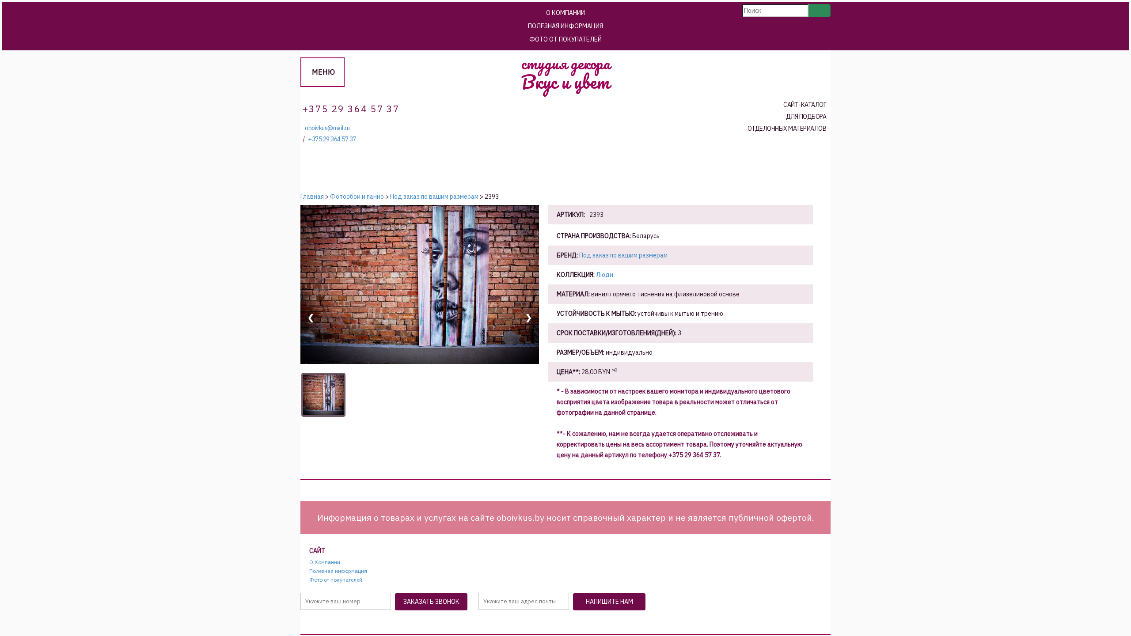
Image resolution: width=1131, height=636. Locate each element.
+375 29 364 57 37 (332, 139)
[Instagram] (579, 623)
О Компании (565, 13)
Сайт (317, 551)
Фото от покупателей (565, 39)
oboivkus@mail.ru (327, 128)
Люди (604, 275)
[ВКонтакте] (558, 623)
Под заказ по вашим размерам (623, 255)
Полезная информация (565, 26)
